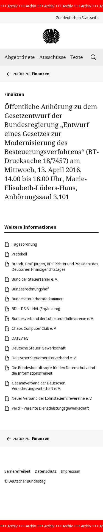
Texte (76, 57)
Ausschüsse (52, 57)
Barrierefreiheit (17, 471)
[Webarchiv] (51, 36)
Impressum (70, 471)
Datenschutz (46, 471)
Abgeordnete (19, 57)
